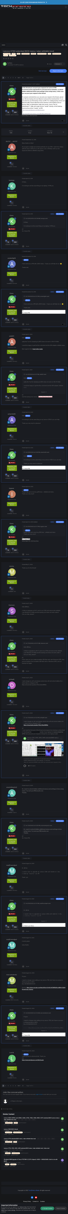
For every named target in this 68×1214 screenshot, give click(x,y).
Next (19, 77)
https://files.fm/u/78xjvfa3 (45, 396)
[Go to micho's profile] (12, 572)
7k (8, 112)
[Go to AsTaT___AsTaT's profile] (12, 147)
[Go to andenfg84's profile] (12, 264)
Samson (12, 605)
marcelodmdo (11, 975)
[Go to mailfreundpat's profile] (12, 871)
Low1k (11, 1052)
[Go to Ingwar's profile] (12, 494)
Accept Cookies (47, 1208)
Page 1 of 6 (29, 77)
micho (11, 566)
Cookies (42, 1201)
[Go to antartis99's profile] (12, 420)
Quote (27, 120)
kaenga (11, 180)
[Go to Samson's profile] (12, 611)
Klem (10, 63)
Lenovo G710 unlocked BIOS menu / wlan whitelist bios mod (20, 1138)
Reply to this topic (58, 71)
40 (21, 1150)
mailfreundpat (11, 865)
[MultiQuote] (23, 121)
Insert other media (38, 349)
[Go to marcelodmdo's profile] (12, 980)
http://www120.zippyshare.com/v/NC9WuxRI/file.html (36, 113)
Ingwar (11, 488)
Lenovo (21, 65)
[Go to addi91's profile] (12, 342)
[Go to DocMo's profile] (62, 1160)
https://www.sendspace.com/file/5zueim (33, 1060)
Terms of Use (23, 1207)
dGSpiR (11, 679)
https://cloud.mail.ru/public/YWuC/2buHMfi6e (36, 725)
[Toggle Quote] (24, 218)
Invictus (7, 1130)
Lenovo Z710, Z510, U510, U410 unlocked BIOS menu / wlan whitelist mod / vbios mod (26, 1148)
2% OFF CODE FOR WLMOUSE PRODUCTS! (32, 2)
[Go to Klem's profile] (5, 64)
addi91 (11, 336)
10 (52, 1138)
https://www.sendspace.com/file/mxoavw (33, 110)
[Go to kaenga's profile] (12, 186)
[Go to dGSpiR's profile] (12, 685)
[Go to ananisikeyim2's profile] (12, 793)
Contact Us (36, 1201)
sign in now (39, 1094)
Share (50, 64)
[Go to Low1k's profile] (12, 1058)
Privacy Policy (27, 1201)
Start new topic (43, 71)
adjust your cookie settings (8, 1210)
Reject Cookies (60, 1208)
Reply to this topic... (17, 1101)
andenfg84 (12, 258)
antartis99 (12, 414)
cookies (3, 1208)
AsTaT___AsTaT (11, 141)
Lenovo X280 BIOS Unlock (11, 1129)
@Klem (26, 260)
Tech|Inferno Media (34, 1190)
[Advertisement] (34, 26)
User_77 (7, 1162)
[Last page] (22, 78)
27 (33, 1119)
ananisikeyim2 (11, 787)
